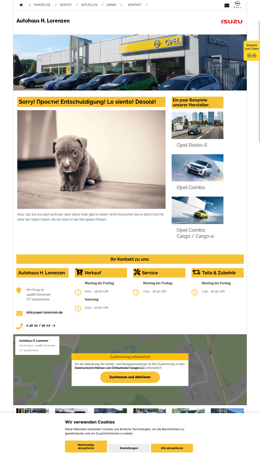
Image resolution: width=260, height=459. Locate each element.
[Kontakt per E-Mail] (226, 5)
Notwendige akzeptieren (86, 446)
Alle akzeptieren (172, 448)
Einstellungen (129, 448)
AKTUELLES (89, 4)
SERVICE (66, 4)
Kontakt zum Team (252, 47)
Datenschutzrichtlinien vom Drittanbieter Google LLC (110, 368)
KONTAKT (134, 4)
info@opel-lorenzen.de (44, 312)
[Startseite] (237, 5)
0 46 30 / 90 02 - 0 (40, 325)
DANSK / (114, 4)
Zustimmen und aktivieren (130, 377)
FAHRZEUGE (42, 4)
